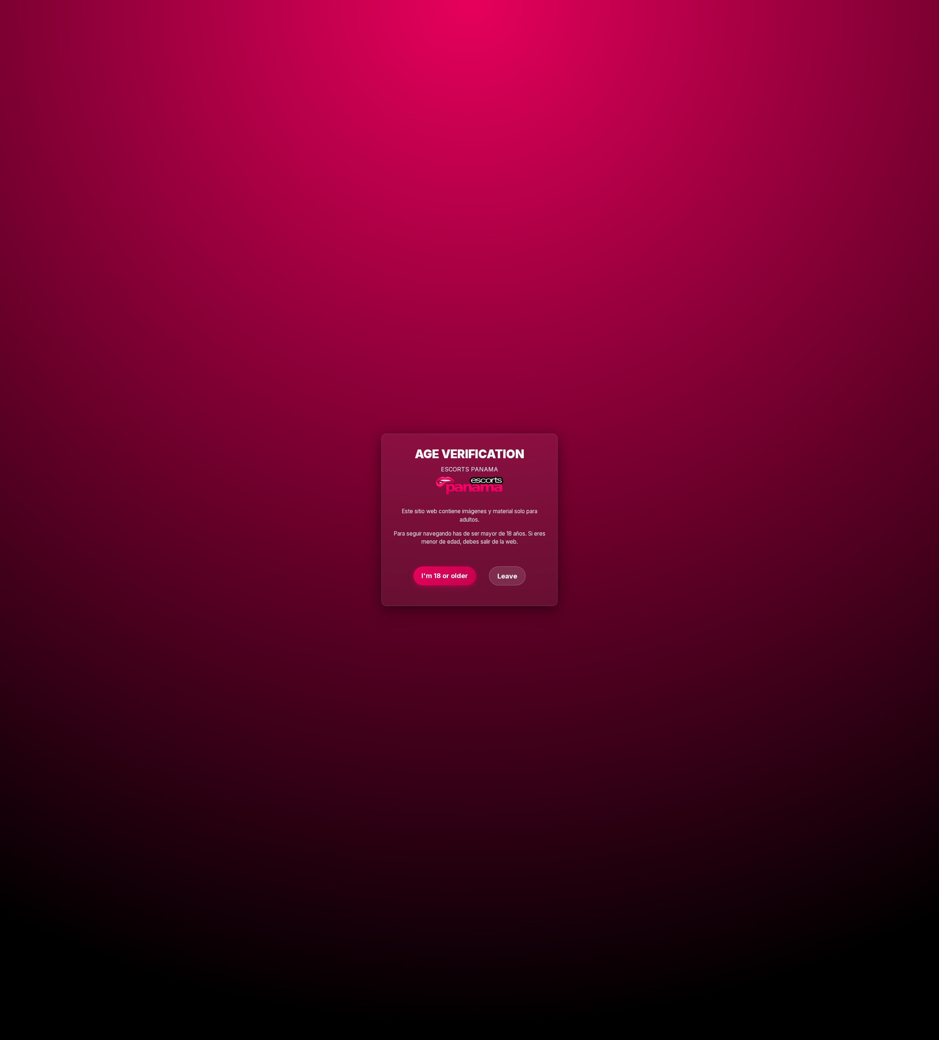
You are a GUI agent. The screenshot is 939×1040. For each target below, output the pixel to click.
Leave (507, 576)
